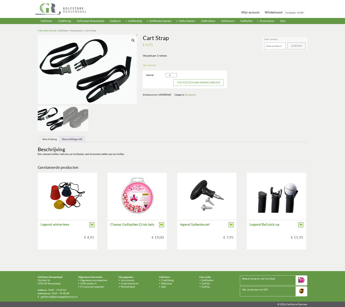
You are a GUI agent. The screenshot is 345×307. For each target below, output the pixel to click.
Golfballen (246, 20)
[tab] (49, 139)
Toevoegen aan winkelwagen (198, 82)
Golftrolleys (208, 20)
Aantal (150, 75)
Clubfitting (64, 20)
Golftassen (227, 20)
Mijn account (250, 12)
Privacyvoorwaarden (92, 286)
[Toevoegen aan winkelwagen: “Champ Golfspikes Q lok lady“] (161, 224)
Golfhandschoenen (160, 20)
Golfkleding (135, 20)
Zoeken (296, 45)
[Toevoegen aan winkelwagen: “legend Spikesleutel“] (231, 224)
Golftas (206, 286)
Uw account (127, 280)
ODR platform (88, 283)
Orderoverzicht (129, 283)
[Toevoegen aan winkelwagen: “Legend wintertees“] (91, 224)
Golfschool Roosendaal (90, 20)
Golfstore (46, 20)
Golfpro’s (115, 20)
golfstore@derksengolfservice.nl (59, 296)
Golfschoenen (187, 20)
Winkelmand (284, 12)
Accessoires (267, 20)
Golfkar (206, 283)
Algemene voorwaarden (93, 280)
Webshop (166, 283)
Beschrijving (50, 139)
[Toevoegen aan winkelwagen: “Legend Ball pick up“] (300, 224)
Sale (282, 20)
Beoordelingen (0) (72, 139)
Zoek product (271, 39)
